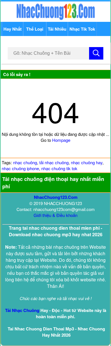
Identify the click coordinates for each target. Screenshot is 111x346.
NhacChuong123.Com (55, 197)
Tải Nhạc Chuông (22, 310)
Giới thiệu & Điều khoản (55, 215)
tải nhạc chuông (54, 162)
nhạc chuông (25, 162)
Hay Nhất (12, 29)
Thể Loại (34, 29)
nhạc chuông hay (86, 162)
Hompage (61, 140)
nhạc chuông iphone (20, 168)
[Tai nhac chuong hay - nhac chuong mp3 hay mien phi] (55, 19)
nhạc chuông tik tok (59, 168)
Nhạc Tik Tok (82, 29)
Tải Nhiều (57, 29)
